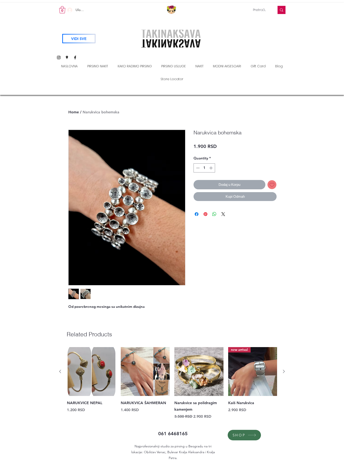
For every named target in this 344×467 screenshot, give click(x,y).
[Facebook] (75, 57)
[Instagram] (58, 57)
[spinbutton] (204, 168)
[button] (62, 9)
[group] (172, 383)
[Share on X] (223, 214)
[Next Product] (284, 371)
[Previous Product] (60, 371)
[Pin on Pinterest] (205, 214)
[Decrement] (197, 168)
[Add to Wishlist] (272, 185)
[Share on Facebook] (196, 214)
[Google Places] (67, 57)
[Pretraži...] (281, 10)
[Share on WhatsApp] (214, 214)
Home (73, 112)
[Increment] (211, 168)
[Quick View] (91, 371)
